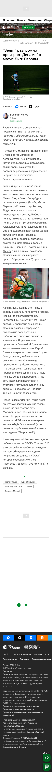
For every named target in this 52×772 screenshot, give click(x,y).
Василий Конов (19, 114)
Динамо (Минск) (12, 491)
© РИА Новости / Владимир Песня (16, 302)
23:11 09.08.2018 (11, 41)
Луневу (7, 251)
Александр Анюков (13, 486)
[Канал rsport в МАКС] (8, 638)
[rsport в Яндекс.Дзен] (19, 638)
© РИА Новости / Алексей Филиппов (17, 97)
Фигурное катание (22, 654)
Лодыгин (8, 210)
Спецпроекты (10, 659)
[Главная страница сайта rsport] (17, 27)
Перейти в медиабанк (12, 99)
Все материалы (16, 121)
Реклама (24, 659)
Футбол (6, 654)
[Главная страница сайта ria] (3, 27)
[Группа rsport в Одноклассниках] (42, 638)
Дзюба (32, 202)
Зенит (29, 486)
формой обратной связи (14, 747)
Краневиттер (23, 206)
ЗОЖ (47, 654)
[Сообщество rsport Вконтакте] (30, 638)
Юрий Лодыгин (28, 482)
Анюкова (17, 218)
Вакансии (7, 671)
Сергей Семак (10, 482)
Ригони (37, 206)
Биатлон (38, 654)
